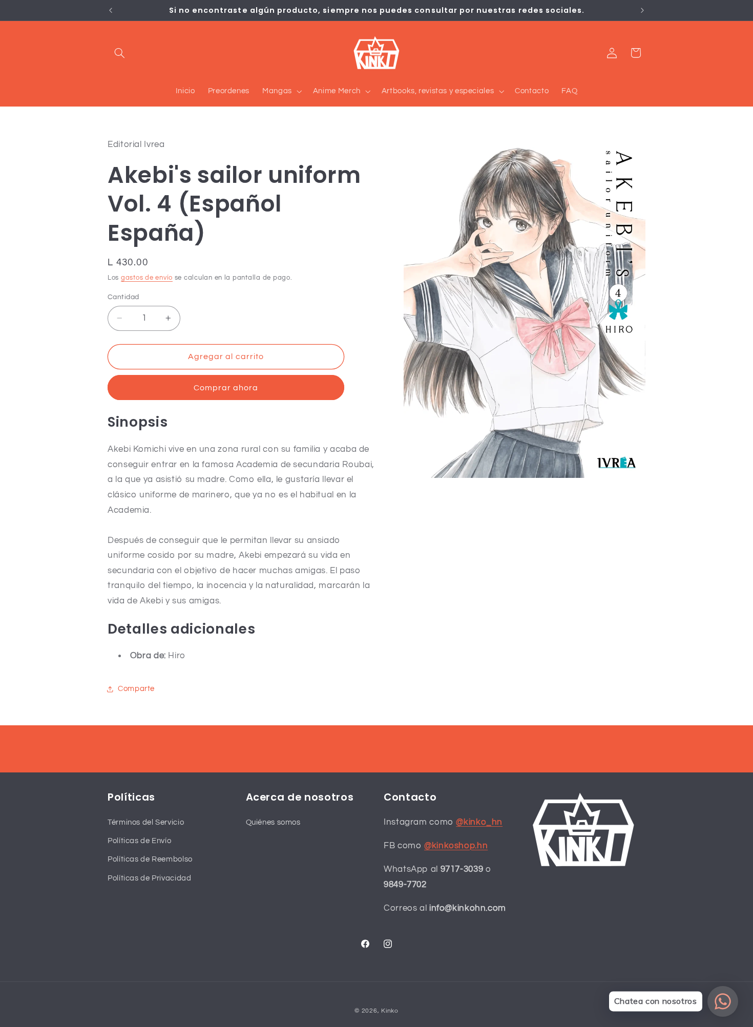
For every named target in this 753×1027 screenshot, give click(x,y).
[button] (119, 53)
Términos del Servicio (146, 822)
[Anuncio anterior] (110, 10)
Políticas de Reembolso (150, 859)
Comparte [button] (136, 689)
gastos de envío (147, 278)
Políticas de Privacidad (150, 878)
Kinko (390, 1011)
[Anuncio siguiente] (642, 10)
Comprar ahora (226, 388)
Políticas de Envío (139, 841)
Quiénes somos (273, 822)
